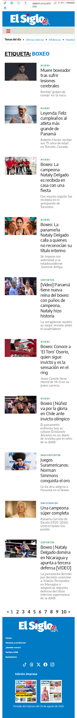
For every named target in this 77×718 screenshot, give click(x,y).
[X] (20, 3)
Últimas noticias (35, 39)
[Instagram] (6, 8)
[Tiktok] (25, 664)
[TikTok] (6, 3)
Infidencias (55, 39)
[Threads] (13, 3)
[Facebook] (26, 3)
